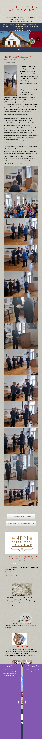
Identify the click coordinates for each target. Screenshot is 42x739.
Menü (19, 50)
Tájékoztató (9, 572)
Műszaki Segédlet (11, 576)
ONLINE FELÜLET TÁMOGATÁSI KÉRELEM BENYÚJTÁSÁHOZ (22, 558)
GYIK (7, 578)
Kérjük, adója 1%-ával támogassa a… (21, 523)
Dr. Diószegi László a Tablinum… (21, 516)
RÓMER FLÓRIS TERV (35, 33)
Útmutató (8, 574)
